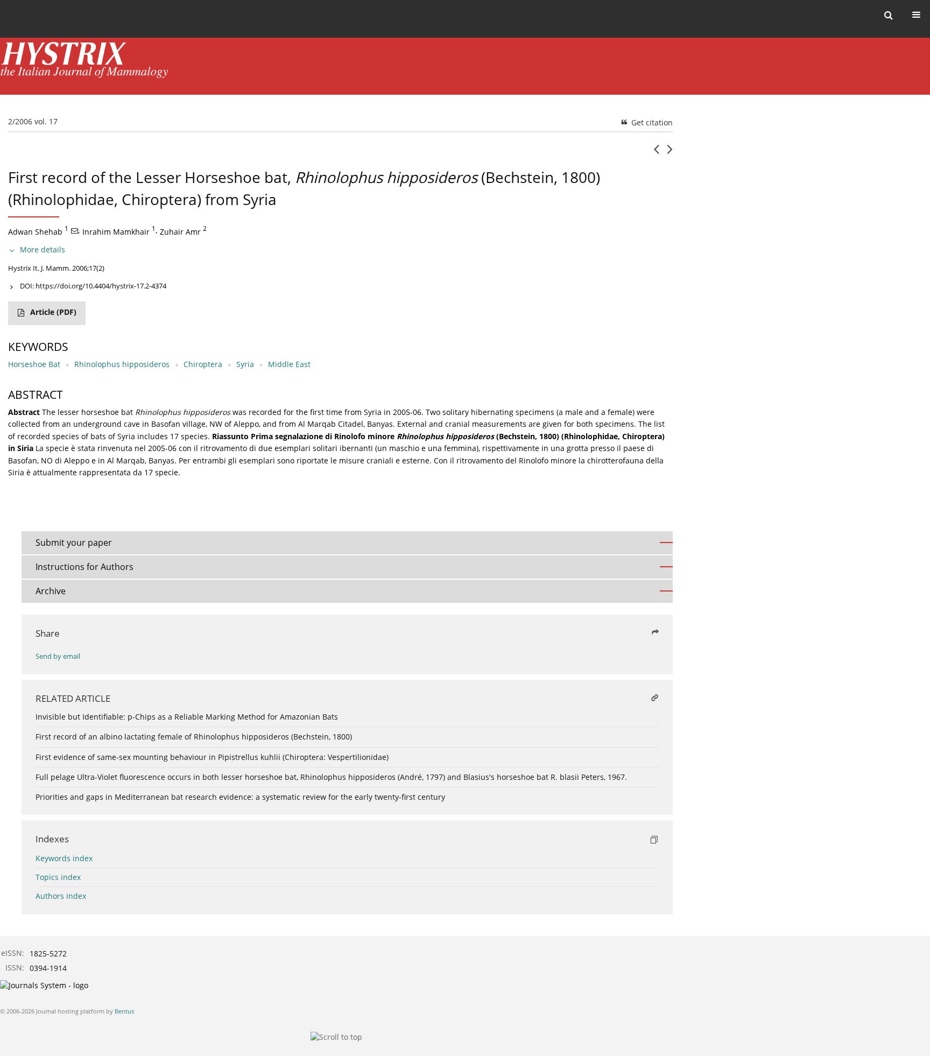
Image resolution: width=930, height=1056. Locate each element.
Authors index (61, 896)
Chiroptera (203, 364)
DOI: (93, 286)
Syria (245, 364)
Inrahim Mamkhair (116, 231)
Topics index (58, 877)
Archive (51, 591)
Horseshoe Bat (34, 364)
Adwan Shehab (35, 231)
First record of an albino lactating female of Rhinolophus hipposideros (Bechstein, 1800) (194, 736)
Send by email (58, 656)
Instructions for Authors (84, 567)
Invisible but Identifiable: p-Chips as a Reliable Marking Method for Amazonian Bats (187, 717)
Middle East (289, 364)
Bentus (124, 1011)
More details (42, 249)
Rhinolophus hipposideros (122, 364)
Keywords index (64, 858)
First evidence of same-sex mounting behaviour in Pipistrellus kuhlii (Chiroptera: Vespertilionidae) (212, 757)
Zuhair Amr (180, 231)
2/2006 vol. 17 (33, 121)
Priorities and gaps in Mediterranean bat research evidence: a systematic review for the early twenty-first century (240, 797)
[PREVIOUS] (656, 153)
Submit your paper (74, 542)
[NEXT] (670, 153)
